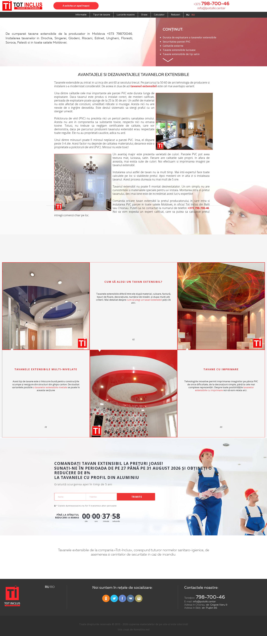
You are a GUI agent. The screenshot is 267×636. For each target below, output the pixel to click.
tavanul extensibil (143, 86)
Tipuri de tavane (101, 14)
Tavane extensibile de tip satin (181, 54)
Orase (144, 14)
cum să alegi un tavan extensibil (144, 299)
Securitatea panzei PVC (176, 41)
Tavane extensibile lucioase (179, 50)
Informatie (80, 14)
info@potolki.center (211, 8)
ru (187, 14)
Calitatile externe (173, 45)
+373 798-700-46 (198, 208)
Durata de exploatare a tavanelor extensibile (189, 37)
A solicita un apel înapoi (76, 5)
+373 (211, 3)
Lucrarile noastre (126, 14)
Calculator (159, 14)
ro (193, 14)
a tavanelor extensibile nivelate (50, 387)
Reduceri (175, 14)
